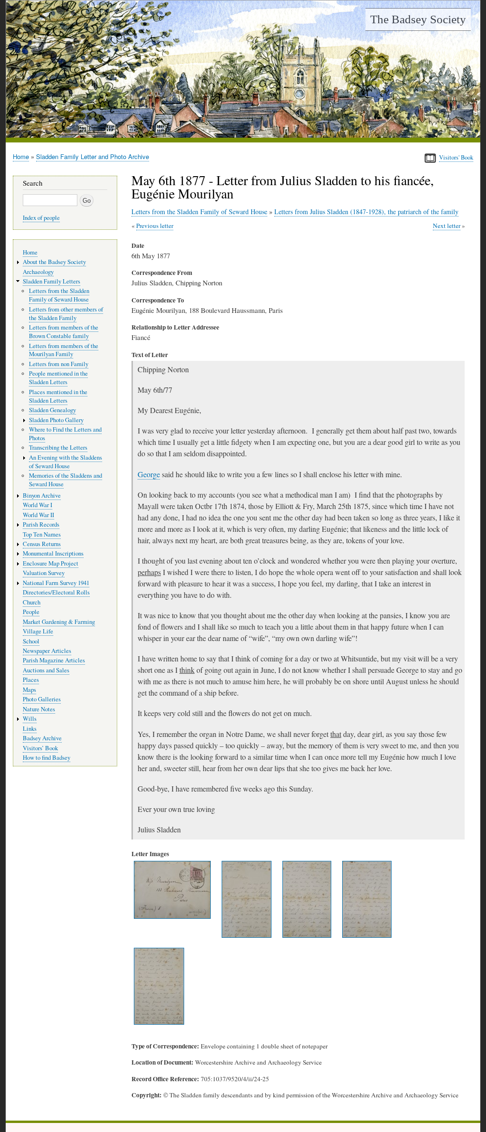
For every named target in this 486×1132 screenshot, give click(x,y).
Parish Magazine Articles (54, 660)
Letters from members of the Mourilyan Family (63, 350)
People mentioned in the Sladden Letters (58, 377)
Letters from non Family (58, 364)
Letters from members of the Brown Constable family (63, 331)
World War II (38, 515)
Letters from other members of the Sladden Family (66, 313)
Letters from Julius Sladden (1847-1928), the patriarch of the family (366, 211)
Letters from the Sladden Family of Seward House (199, 211)
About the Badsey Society (54, 262)
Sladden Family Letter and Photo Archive (92, 156)
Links (30, 729)
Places (31, 680)
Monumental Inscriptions (53, 553)
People (31, 612)
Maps (29, 690)
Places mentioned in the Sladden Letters (58, 396)
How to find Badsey (46, 758)
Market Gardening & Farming (59, 622)
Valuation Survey (44, 573)
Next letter (446, 225)
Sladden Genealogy (52, 410)
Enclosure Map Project (50, 563)
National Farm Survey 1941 (56, 583)
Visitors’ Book (40, 748)
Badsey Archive (42, 738)
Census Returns (42, 544)
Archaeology (38, 272)
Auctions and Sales (46, 670)
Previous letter (154, 225)
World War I (37, 505)
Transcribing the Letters (58, 447)
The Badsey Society (418, 19)
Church (31, 602)
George (149, 474)
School (31, 641)
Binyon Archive (42, 495)
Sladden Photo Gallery (56, 420)
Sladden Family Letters (51, 281)
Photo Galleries (42, 699)
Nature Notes (39, 709)
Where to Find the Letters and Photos (65, 433)
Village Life (38, 631)
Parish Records (41, 524)
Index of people (41, 218)
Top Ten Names (42, 534)
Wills (30, 719)
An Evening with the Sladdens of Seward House (65, 461)
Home (21, 156)
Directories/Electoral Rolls (56, 592)
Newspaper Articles (47, 651)
